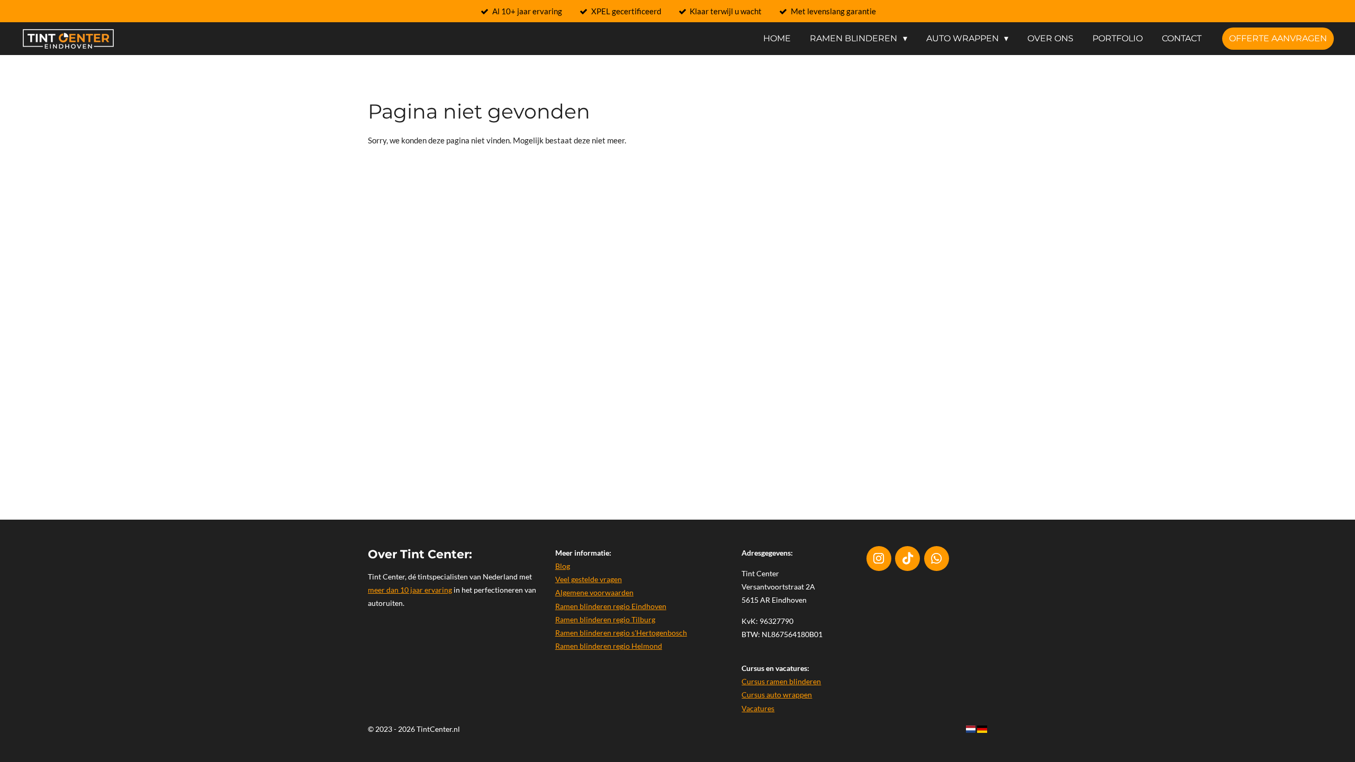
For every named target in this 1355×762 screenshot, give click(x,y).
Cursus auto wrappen (777, 694)
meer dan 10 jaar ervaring (410, 589)
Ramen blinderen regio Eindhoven (610, 606)
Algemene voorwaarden (594, 592)
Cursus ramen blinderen (781, 681)
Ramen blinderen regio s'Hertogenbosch (621, 632)
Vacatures (758, 708)
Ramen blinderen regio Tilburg (605, 619)
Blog (562, 565)
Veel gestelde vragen (588, 579)
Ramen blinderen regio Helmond (608, 645)
